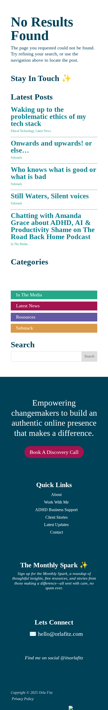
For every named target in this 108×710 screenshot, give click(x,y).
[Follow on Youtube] (59, 646)
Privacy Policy (23, 699)
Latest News (43, 131)
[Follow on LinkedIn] (43, 646)
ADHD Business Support (56, 509)
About (56, 494)
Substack (16, 157)
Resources (25, 317)
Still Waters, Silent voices (50, 196)
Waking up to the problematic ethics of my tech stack (48, 117)
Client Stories (29, 272)
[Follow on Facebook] (90, 646)
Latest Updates (56, 524)
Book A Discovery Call (54, 452)
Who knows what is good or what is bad (53, 173)
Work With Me (56, 502)
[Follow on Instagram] (27, 646)
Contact (56, 532)
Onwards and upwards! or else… (51, 146)
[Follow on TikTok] (74, 646)
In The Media (19, 244)
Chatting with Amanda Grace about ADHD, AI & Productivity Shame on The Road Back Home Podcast (53, 226)
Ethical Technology (22, 131)
